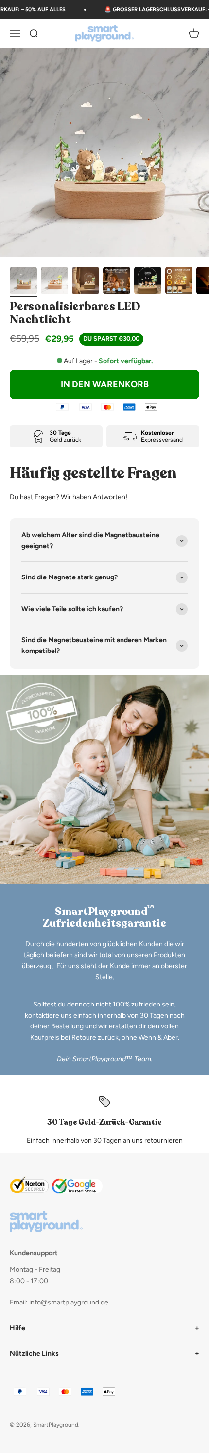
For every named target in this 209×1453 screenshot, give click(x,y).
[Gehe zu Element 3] (85, 282)
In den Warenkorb (105, 384)
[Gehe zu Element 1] (23, 282)
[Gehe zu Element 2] (54, 282)
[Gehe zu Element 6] (178, 282)
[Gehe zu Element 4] (116, 282)
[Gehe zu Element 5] (147, 282)
